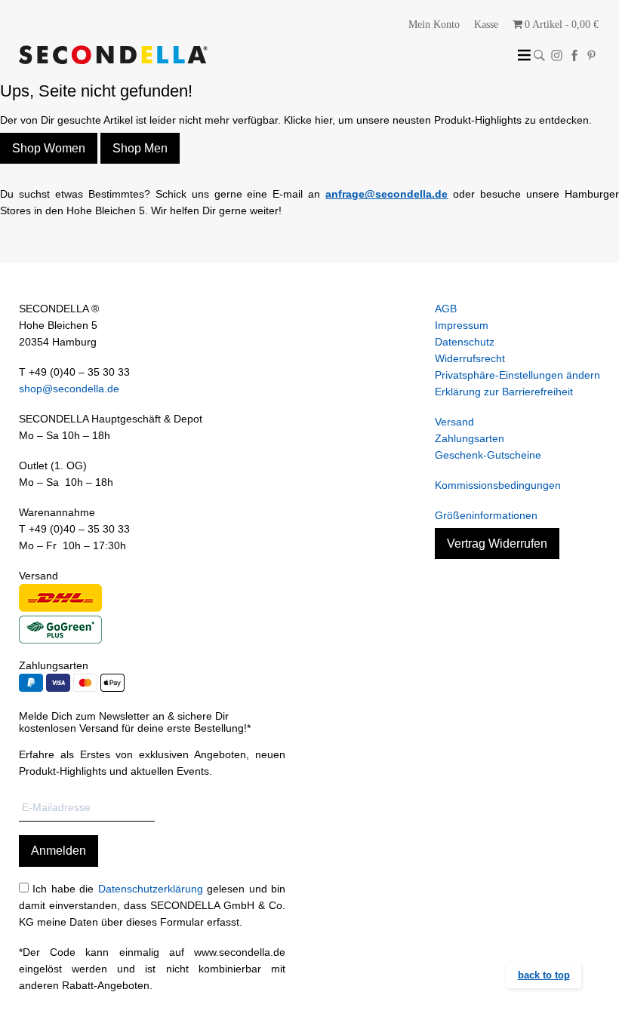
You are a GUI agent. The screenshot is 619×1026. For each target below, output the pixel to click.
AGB (446, 309)
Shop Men (140, 148)
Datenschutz (464, 342)
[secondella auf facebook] (574, 55)
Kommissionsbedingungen (498, 485)
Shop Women (48, 148)
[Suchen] (539, 55)
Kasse (486, 24)
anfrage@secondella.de (386, 194)
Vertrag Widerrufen (497, 543)
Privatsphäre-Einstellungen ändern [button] (517, 375)
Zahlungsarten (469, 438)
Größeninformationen (486, 515)
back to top (544, 975)
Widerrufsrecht (470, 358)
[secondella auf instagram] (556, 55)
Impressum (461, 325)
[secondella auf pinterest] (591, 55)
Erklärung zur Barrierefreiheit (504, 392)
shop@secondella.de (69, 388)
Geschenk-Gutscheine (488, 455)
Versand (454, 422)
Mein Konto (434, 24)
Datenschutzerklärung (150, 889)
